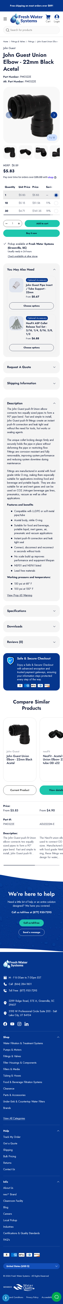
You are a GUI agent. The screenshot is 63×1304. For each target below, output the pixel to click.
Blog (5, 1207)
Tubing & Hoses (12, 1075)
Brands (7, 1108)
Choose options (32, 305)
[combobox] (31, 30)
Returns (7, 1163)
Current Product (19, 790)
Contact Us (9, 1169)
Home (5, 41)
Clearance (8, 1088)
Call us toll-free (31, 922)
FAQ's (6, 1240)
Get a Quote (10, 1143)
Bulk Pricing (9, 1156)
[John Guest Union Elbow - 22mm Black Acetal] (20, 734)
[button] (48, 19)
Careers (7, 1214)
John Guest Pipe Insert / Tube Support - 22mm (39, 288)
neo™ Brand (9, 1194)
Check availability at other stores (22, 256)
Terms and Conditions (13, 1297)
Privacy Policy (32, 1297)
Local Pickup (10, 1220)
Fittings (31, 41)
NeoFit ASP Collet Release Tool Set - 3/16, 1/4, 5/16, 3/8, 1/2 (39, 328)
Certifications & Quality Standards (21, 1233)
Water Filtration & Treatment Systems (23, 1043)
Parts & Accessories (14, 1095)
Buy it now (31, 233)
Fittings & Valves (18, 41)
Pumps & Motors (12, 1050)
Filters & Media (11, 1069)
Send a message (31, 932)
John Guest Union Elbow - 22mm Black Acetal (19, 759)
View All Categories (14, 1118)
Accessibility (47, 1297)
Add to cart (42, 223)
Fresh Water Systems (20, 1275)
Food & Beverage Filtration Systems (22, 1082)
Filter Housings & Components (20, 1063)
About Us (8, 1188)
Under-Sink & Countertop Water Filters (24, 1101)
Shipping (8, 1150)
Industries (8, 1227)
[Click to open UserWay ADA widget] (6, 1298)
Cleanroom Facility (13, 1201)
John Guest (9, 48)
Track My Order (12, 1137)
